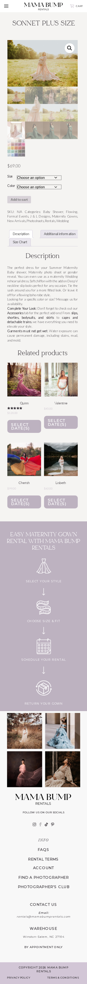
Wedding (62, 221)
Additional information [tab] (60, 234)
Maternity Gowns (64, 216)
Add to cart (19, 200)
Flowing (71, 212)
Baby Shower (53, 212)
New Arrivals (16, 221)
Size (10, 176)
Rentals (50, 221)
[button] (70, 48)
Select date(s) (20, 426)
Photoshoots (35, 221)
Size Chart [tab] (20, 242)
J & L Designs (40, 216)
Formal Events (17, 216)
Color (11, 185)
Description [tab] (21, 234)
